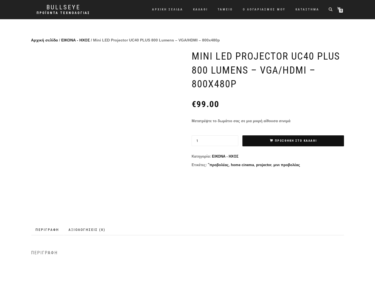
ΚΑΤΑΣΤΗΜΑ (307, 9)
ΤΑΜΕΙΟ (225, 9)
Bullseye (63, 7)
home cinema (242, 165)
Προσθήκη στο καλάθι (296, 140)
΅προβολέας (218, 165)
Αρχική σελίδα (44, 40)
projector (263, 165)
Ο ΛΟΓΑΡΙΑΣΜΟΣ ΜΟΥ (264, 9)
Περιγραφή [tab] (47, 230)
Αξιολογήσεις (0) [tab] (86, 230)
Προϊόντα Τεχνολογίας (63, 13)
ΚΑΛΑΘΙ (200, 9)
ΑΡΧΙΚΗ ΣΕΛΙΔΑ (167, 9)
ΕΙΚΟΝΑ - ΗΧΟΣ (75, 40)
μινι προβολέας (286, 165)
